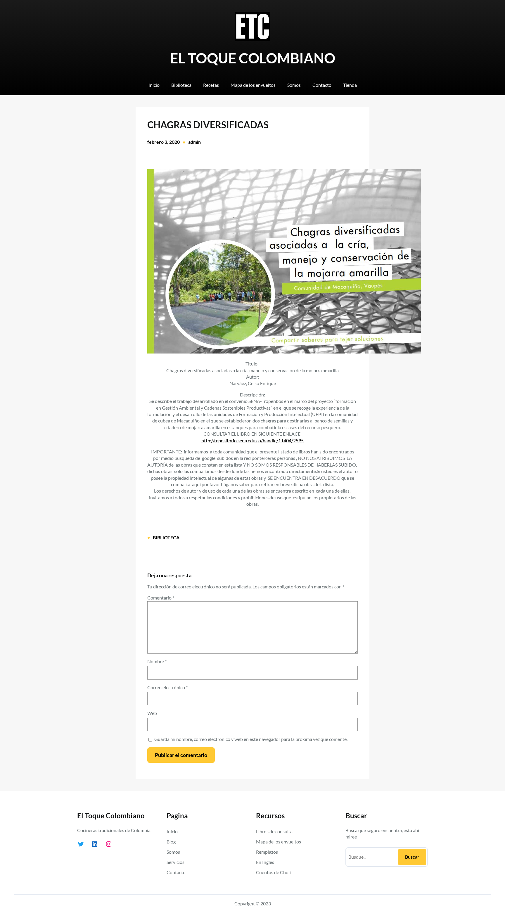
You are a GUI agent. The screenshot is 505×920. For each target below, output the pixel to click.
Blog (171, 841)
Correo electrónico (167, 687)
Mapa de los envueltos (278, 841)
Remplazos (267, 852)
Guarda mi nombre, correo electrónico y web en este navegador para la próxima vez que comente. (250, 739)
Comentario (160, 597)
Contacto (176, 872)
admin (194, 142)
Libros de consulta (274, 831)
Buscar (412, 857)
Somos (173, 852)
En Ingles (265, 862)
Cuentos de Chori (273, 872)
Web (152, 713)
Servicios (175, 862)
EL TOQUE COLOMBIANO (252, 58)
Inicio (172, 831)
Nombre (157, 661)
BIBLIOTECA (166, 537)
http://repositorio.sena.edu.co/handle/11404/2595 (252, 440)
